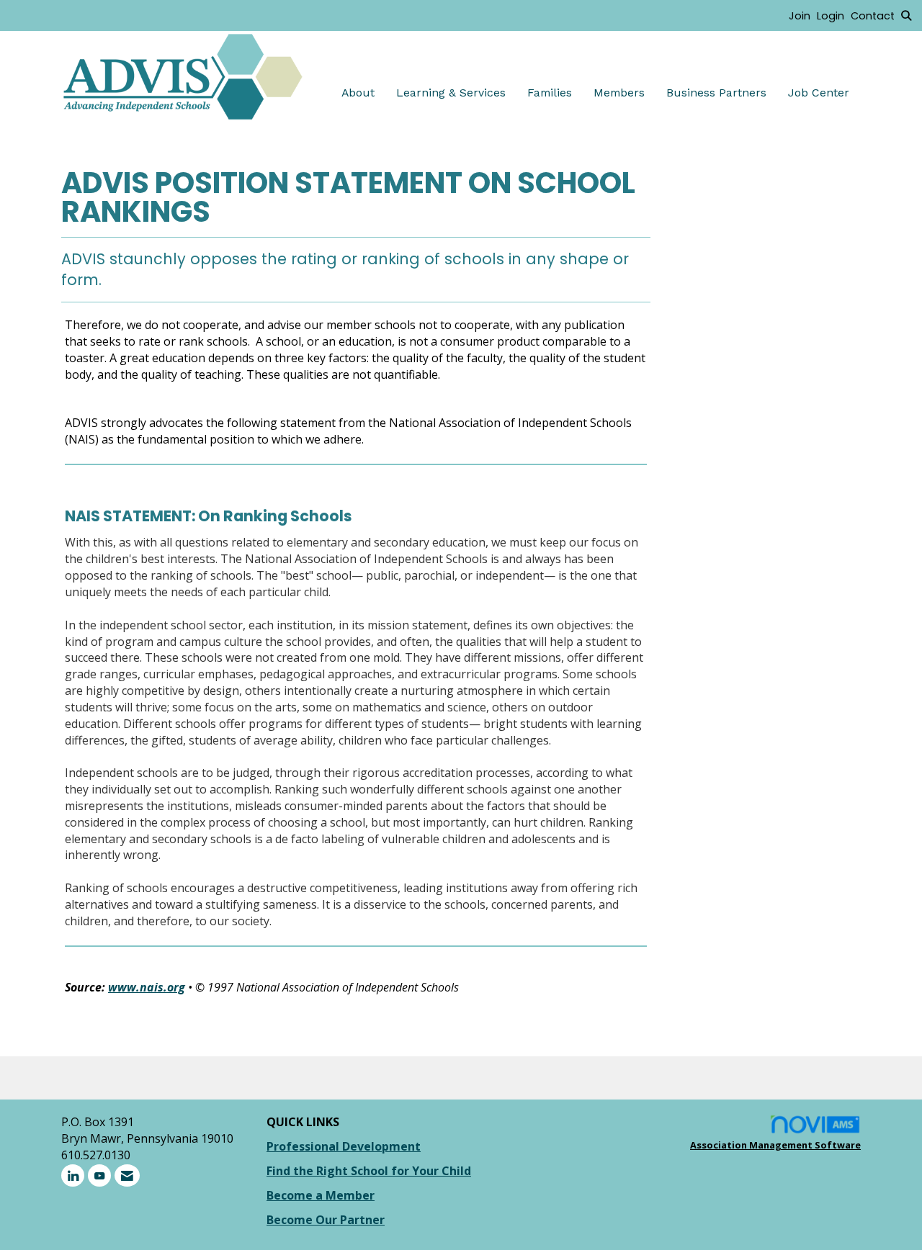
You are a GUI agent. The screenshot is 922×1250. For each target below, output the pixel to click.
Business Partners (716, 92)
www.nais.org (146, 987)
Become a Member (321, 1195)
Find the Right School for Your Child (369, 1171)
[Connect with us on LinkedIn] (72, 1175)
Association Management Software (775, 1144)
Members (619, 92)
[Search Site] (906, 15)
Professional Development (344, 1146)
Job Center (818, 92)
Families (549, 92)
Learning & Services (451, 92)
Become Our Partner (326, 1220)
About (358, 92)
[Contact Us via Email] (127, 1175)
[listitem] (803, 15)
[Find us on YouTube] (99, 1175)
